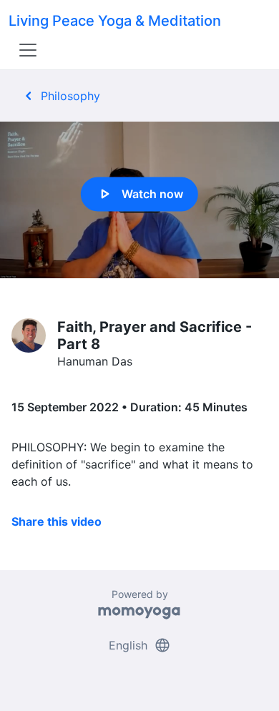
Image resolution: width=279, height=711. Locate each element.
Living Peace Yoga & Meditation (115, 20)
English (140, 645)
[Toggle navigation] (28, 50)
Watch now (139, 194)
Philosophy (60, 96)
